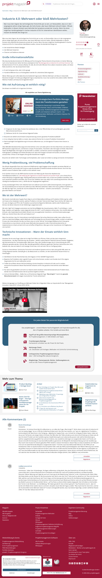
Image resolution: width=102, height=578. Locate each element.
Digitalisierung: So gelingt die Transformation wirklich (91, 403)
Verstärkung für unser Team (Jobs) (79, 552)
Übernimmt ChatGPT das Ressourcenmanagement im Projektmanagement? (47, 399)
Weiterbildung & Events (11, 538)
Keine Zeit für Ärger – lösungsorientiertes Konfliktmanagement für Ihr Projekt (25, 401)
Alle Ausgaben (6, 513)
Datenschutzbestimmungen (32, 557)
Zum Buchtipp (91, 410)
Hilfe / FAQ (72, 541)
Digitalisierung (82, 71)
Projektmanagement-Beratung (78, 511)
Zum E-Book (24, 410)
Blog (11, 11)
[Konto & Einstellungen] (94, 4)
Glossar (37, 520)
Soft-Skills (38, 531)
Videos (71, 516)
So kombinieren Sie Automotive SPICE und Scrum (51, 403)
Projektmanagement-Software (46, 538)
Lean (79, 79)
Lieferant (80, 74)
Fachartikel (38, 511)
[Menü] (98, 4)
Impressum (72, 559)
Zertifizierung (6, 543)
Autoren (4, 518)
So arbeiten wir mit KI (75, 554)
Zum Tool (24, 390)
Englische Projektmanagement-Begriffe (47, 526)
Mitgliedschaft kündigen (76, 546)
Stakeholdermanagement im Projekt (91, 386)
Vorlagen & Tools (40, 518)
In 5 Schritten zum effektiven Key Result (51, 406)
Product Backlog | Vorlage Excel (25, 385)
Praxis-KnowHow (41, 508)
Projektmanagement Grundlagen (45, 533)
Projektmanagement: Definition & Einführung (49, 524)
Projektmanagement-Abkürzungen (45, 529)
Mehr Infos (65, 120)
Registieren (86, 459)
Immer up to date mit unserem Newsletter (86, 125)
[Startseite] (16, 4)
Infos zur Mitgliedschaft (9, 516)
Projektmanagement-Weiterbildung (13, 541)
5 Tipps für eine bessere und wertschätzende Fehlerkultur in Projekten (51, 409)
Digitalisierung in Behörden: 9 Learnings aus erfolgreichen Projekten (51, 395)
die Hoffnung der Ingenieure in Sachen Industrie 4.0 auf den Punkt (39, 175)
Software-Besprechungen (43, 543)
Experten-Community (76, 508)
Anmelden (87, 456)
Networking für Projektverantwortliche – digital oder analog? (51, 391)
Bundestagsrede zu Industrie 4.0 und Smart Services (54, 63)
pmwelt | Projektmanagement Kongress (14, 552)
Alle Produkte (39, 541)
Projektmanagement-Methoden (44, 513)
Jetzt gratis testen (82, 367)
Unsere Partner (73, 556)
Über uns (72, 538)
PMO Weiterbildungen (9, 548)
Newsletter (5, 520)
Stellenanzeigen (73, 518)
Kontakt (71, 543)
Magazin (5, 508)
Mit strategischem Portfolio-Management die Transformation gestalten (52, 100)
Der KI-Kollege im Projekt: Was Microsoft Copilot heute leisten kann (51, 388)
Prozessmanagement (84, 69)
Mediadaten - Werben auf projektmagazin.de (82, 548)
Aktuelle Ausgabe (7, 511)
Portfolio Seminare (8, 550)
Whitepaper (39, 522)
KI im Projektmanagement (10, 546)
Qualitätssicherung (83, 77)
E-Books (37, 516)
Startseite (5, 11)
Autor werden (73, 550)
